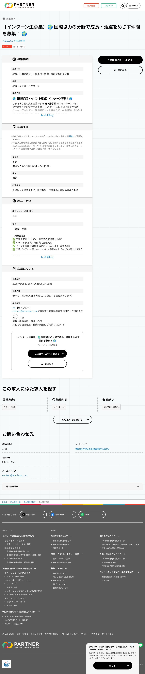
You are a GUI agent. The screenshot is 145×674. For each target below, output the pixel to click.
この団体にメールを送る (47, 353)
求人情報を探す (30, 502)
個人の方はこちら (108, 536)
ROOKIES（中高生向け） (14, 623)
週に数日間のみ (111, 407)
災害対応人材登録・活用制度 (113, 548)
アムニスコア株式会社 (13, 40)
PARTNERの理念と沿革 (62, 541)
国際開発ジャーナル (60, 588)
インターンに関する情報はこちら (19, 594)
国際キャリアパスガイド (16, 601)
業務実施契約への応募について (114, 577)
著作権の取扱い (52, 633)
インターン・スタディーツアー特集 (18, 616)
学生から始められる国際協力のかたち (19, 611)
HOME (4, 502)
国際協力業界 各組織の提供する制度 (20, 562)
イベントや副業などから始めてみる (18, 536)
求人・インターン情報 (15, 576)
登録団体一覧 (58, 548)
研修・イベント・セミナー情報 (19, 544)
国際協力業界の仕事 (14, 558)
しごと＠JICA (12, 583)
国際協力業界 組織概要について (19, 551)
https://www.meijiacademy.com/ (92, 448)
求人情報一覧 (15, 502)
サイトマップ (108, 633)
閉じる (112, 665)
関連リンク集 (36, 633)
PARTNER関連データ (61, 544)
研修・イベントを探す (61, 558)
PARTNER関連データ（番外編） (17, 620)
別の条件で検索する (72, 419)
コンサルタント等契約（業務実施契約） (117, 572)
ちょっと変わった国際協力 (63, 577)
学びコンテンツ (59, 584)
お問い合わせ (22, 633)
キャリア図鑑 (12, 605)
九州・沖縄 (9, 407)
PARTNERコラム (59, 580)
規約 (71, 136)
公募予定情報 (12, 587)
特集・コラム (57, 568)
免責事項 (95, 633)
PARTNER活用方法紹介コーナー (114, 541)
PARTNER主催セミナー (62, 562)
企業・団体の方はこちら (110, 554)
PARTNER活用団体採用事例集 (113, 566)
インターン (59, 407)
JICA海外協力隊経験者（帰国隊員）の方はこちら (120, 544)
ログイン (109, 5)
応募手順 (105, 580)
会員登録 (91, 5)
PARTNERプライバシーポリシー (75, 633)
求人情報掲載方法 (109, 562)
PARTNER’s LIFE (59, 573)
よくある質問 (8, 633)
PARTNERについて (59, 536)
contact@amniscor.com (25, 311)
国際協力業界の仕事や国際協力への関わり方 (24, 555)
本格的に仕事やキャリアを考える (17, 568)
